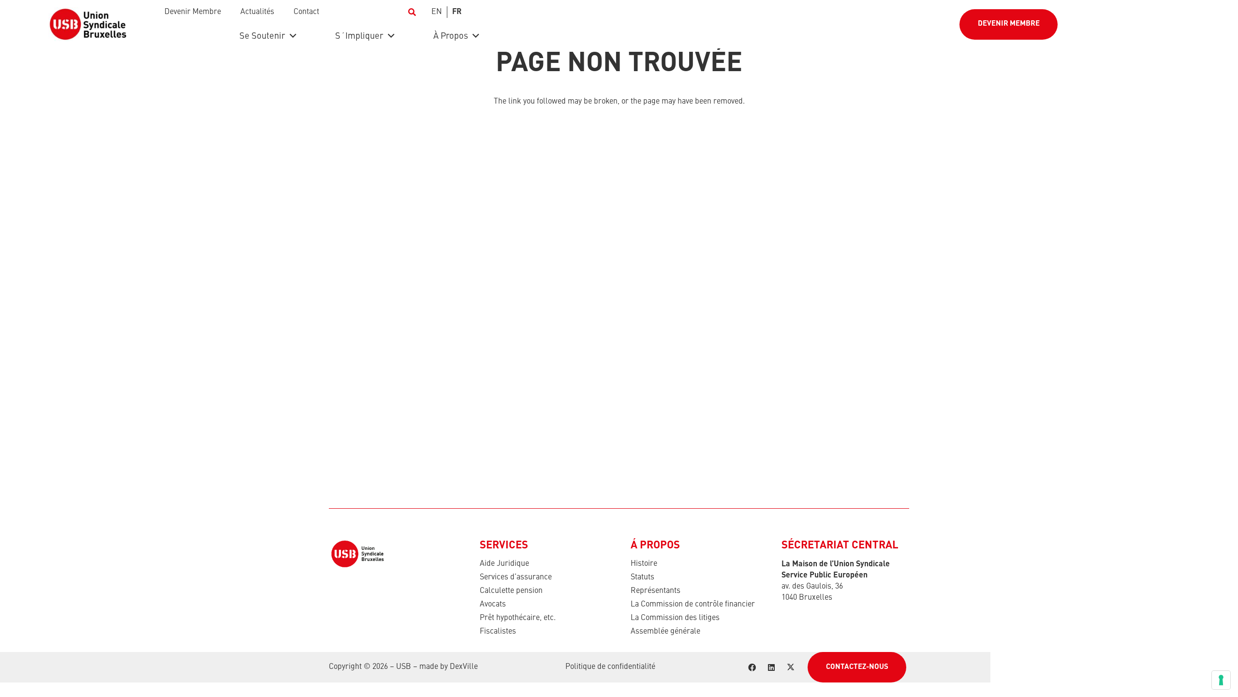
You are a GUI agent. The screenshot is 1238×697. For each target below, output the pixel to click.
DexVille (464, 667)
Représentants (655, 591)
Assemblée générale (665, 632)
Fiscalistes (498, 632)
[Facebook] (752, 667)
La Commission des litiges (675, 618)
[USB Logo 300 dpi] (87, 24)
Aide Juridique (504, 564)
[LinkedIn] (771, 667)
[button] (411, 12)
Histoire (644, 564)
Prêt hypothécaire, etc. (518, 618)
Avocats (493, 604)
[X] (790, 667)
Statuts (642, 577)
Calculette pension (511, 591)
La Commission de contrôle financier (693, 604)
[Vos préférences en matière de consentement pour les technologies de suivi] (1221, 680)
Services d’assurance (516, 577)
